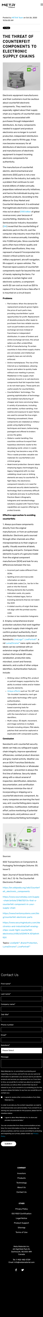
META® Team (18, 18)
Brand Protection (29, 943)
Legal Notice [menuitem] (21, 1218)
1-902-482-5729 (23, 1260)
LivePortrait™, (31, 640)
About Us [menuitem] (21, 1188)
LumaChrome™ (13, 643)
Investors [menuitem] (21, 1173)
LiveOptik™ (15, 943)
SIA (5, 227)
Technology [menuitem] (21, 1183)
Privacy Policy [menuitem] (21, 1209)
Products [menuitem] (21, 1178)
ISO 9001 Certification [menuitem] (21, 1214)
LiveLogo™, (19, 640)
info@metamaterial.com (24, 1262)
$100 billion (25, 212)
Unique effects (13, 691)
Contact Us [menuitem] (22, 1192)
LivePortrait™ (24, 947)
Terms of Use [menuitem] (22, 1232)
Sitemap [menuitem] (21, 1228)
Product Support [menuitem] (21, 1223)
